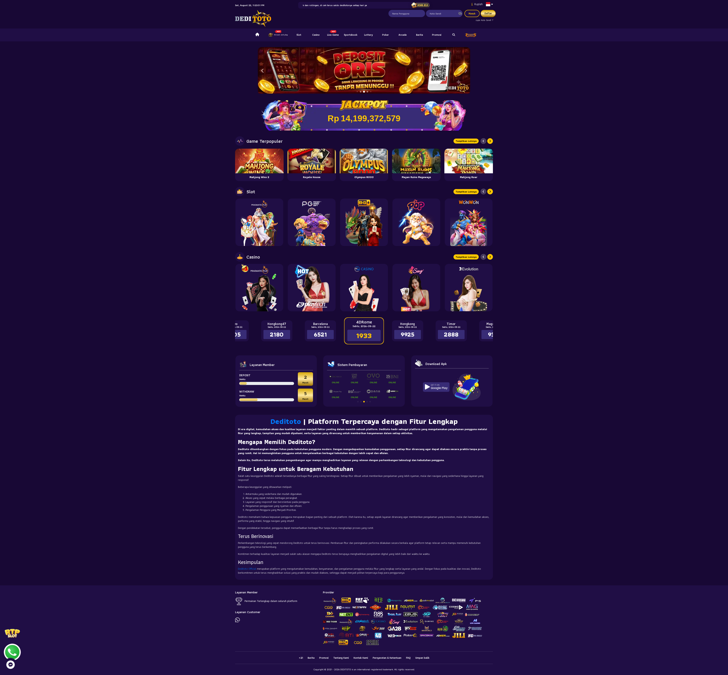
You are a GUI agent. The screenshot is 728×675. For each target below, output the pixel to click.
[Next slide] (490, 141)
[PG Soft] (312, 222)
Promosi (436, 35)
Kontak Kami (361, 658)
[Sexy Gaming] (416, 287)
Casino (316, 35)
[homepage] (257, 34)
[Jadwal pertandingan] (420, 5)
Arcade (403, 35)
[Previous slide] (483, 141)
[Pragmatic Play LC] (259, 287)
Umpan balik (422, 658)
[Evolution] (469, 287)
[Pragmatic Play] (259, 222)
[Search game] (453, 34)
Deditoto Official (247, 569)
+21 (301, 658)
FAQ (408, 658)
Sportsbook (350, 35)
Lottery (368, 35)
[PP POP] (416, 222)
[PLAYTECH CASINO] (312, 287)
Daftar (488, 13)
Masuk (472, 13)
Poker (385, 35)
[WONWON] (469, 222)
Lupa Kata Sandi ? (484, 20)
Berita (419, 35)
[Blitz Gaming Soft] (364, 222)
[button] (465, 71)
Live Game (333, 35)
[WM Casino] (364, 287)
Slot (299, 35)
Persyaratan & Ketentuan (387, 658)
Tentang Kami (341, 658)
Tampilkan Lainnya (466, 141)
